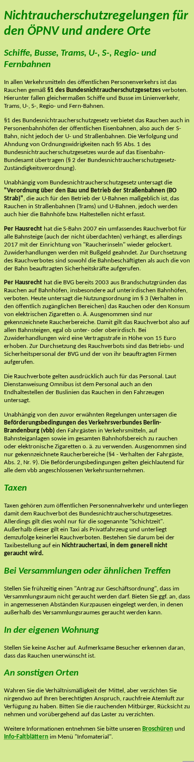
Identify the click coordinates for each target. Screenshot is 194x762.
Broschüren (157, 729)
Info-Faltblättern (26, 737)
